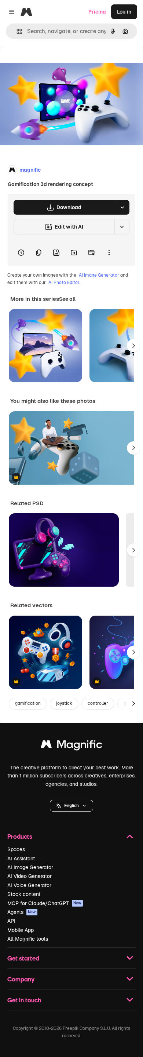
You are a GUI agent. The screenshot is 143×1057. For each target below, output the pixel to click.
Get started (23, 958)
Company (20, 979)
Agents (21, 912)
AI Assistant (21, 858)
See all (67, 299)
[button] (71, 806)
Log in (124, 11)
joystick (64, 703)
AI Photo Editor (63, 282)
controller (98, 703)
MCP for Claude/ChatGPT (44, 903)
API (11, 921)
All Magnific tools (27, 939)
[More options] (109, 252)
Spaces (16, 849)
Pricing (97, 11)
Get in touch (24, 1000)
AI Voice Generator (29, 885)
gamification (28, 703)
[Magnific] (71, 746)
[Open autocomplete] (16, 31)
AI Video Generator (29, 876)
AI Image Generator (99, 275)
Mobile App (20, 930)
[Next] (133, 345)
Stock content (23, 894)
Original (47, 62)
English (71, 806)
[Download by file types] (122, 207)
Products (19, 836)
